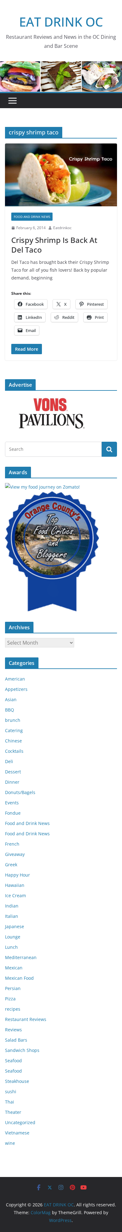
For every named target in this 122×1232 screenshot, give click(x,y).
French (12, 844)
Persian (13, 988)
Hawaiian (14, 885)
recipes (12, 1009)
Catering (14, 730)
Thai (9, 1102)
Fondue (13, 813)
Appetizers (16, 689)
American (15, 679)
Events (12, 803)
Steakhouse (17, 1081)
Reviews (13, 1030)
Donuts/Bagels (20, 792)
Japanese (14, 926)
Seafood (13, 1061)
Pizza (10, 999)
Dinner (12, 782)
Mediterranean (21, 957)
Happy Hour (17, 875)
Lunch (11, 947)
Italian (11, 916)
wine (10, 1143)
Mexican (14, 968)
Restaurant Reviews (25, 1019)
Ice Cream (15, 895)
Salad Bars (16, 1040)
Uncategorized (20, 1122)
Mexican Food (19, 978)
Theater (13, 1112)
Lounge (12, 937)
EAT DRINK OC (61, 21)
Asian (11, 699)
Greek (11, 864)
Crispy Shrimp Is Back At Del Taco (54, 245)
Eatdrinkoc (62, 227)
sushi (10, 1091)
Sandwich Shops (22, 1050)
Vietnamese (17, 1133)
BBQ (9, 710)
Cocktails (14, 751)
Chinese (13, 741)
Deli (9, 761)
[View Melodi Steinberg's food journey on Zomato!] (42, 487)
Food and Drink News (32, 216)
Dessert (13, 772)
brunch (12, 720)
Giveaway (15, 854)
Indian (11, 906)
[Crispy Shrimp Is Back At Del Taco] (61, 174)
